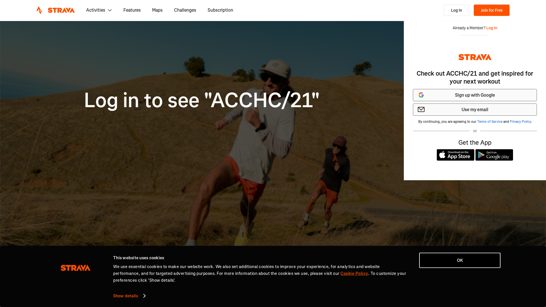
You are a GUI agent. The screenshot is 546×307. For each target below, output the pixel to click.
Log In (456, 10)
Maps (157, 10)
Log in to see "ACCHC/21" (202, 100)
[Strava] (55, 10)
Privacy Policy (520, 121)
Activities (95, 10)
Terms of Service (489, 121)
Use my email (475, 110)
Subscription (220, 10)
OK (460, 260)
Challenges (185, 10)
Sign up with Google (475, 95)
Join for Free (491, 10)
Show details (125, 296)
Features (132, 10)
